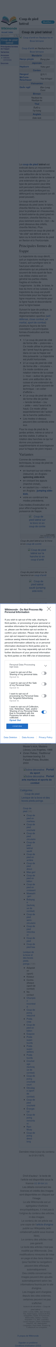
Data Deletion (10, 737)
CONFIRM (17, 726)
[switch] (44, 673)
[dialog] (28, 673)
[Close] (50, 610)
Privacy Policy (45, 737)
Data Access (28, 737)
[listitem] (28, 666)
